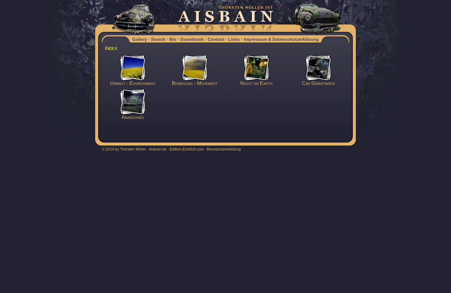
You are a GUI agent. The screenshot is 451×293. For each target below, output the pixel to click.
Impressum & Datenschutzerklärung (281, 39)
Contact (216, 39)
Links (234, 39)
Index (111, 48)
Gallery (139, 39)
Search (158, 39)
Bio (172, 39)
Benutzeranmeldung (224, 149)
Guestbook (192, 39)
